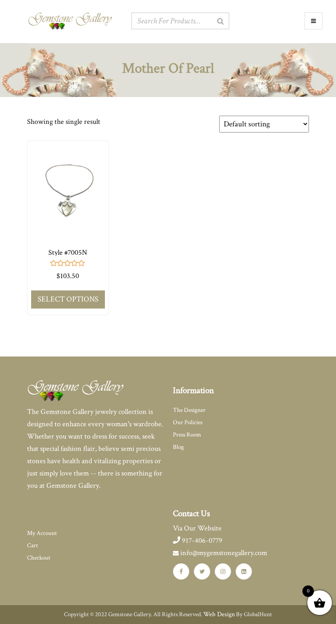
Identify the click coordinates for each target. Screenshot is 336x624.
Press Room (187, 435)
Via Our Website (197, 528)
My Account (42, 533)
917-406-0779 (201, 540)
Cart (32, 545)
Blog (178, 447)
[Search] (220, 21)
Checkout (38, 558)
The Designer (189, 410)
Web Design (219, 614)
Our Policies (187, 422)
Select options (68, 299)
